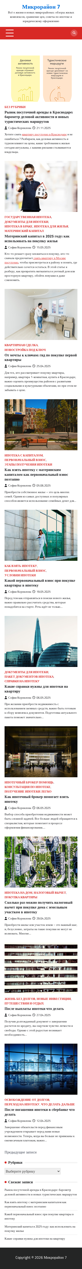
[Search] (74, 33)
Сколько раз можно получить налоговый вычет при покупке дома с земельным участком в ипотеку (38, 907)
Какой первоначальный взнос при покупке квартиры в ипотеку (40, 583)
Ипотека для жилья (51, 226)
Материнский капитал (24, 231)
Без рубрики (15, 107)
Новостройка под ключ (25, 350)
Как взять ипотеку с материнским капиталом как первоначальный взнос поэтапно (36, 474)
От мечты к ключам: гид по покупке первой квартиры (41, 357)
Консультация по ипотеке (28, 787)
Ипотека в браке (19, 226)
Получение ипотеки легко (28, 791)
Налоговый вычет (50, 892)
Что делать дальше (58, 1104)
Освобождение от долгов (27, 1100)
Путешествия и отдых (24, 1003)
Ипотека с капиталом (24, 455)
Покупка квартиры (21, 897)
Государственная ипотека (28, 217)
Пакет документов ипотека (29, 676)
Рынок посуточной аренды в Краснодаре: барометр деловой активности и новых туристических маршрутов (39, 116)
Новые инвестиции (54, 999)
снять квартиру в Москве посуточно (35, 260)
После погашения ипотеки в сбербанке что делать (40, 1112)
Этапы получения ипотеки (28, 464)
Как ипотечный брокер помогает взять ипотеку (37, 799)
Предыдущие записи (21, 1152)
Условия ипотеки (20, 575)
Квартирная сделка (21, 345)
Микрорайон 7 (41, 6)
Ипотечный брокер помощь (29, 782)
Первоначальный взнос (25, 460)
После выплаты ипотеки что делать (34, 1008)
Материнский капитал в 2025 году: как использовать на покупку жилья (37, 238)
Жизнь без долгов (20, 999)
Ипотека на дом (18, 892)
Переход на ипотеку (22, 1104)
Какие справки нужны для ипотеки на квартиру (36, 689)
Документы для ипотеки (26, 222)
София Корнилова (19, 128)
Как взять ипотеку (21, 566)
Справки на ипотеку (22, 681)
